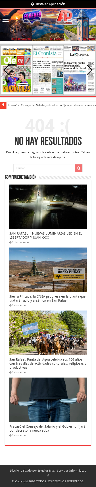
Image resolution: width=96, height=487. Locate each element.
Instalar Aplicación (50, 4)
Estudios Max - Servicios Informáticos (62, 470)
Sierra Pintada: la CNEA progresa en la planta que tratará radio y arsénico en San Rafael (47, 298)
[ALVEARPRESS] (48, 25)
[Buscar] (78, 168)
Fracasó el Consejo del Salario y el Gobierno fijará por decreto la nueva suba (47, 428)
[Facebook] (48, 476)
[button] (90, 70)
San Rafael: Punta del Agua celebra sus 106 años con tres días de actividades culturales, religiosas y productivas (47, 363)
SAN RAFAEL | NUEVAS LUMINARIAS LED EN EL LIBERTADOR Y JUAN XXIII (45, 235)
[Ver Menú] (5, 20)
